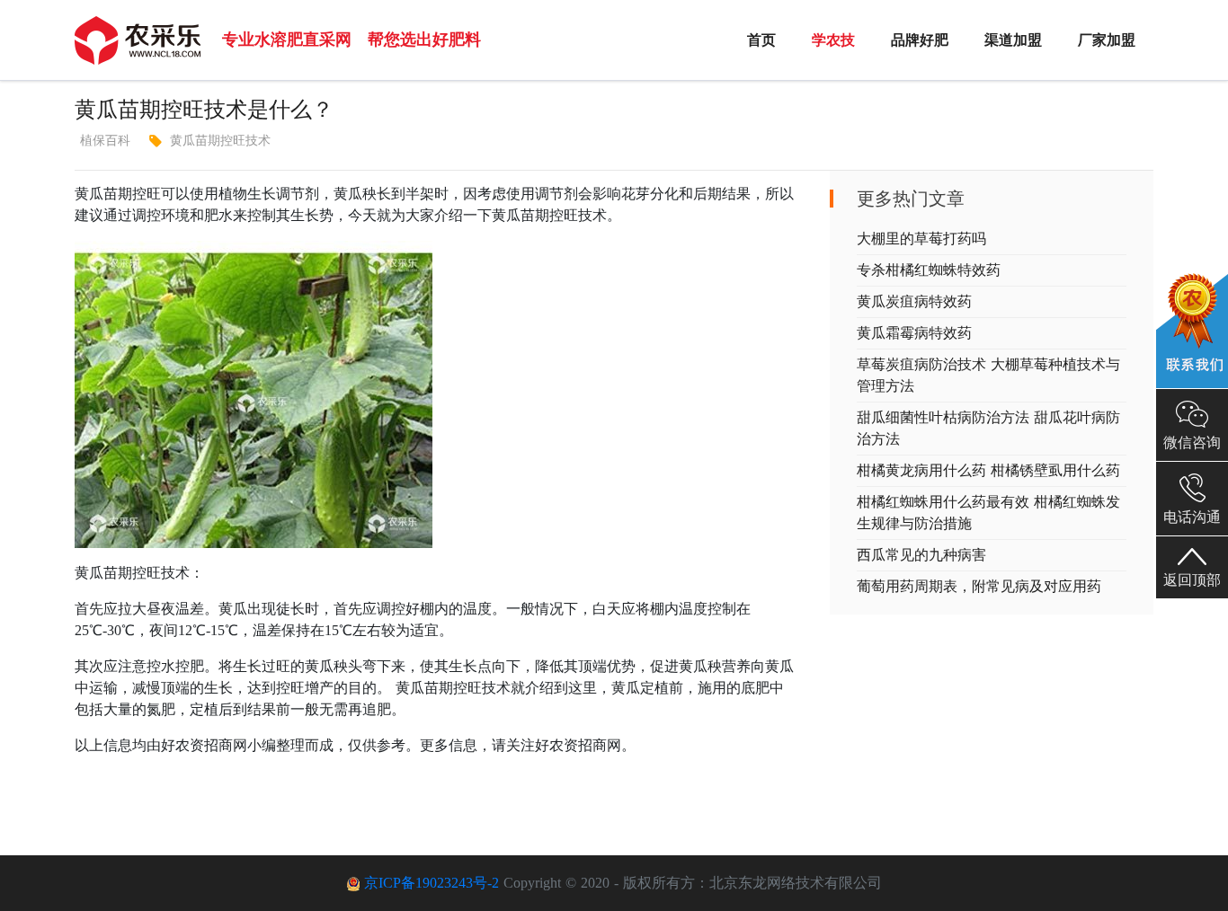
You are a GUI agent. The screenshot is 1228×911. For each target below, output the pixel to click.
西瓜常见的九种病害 (921, 554)
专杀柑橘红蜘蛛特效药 (929, 270)
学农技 (833, 40)
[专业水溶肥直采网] (137, 40)
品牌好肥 (919, 40)
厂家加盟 (1106, 40)
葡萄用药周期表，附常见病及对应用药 (979, 586)
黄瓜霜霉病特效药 (914, 333)
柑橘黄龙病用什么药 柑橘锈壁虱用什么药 (988, 470)
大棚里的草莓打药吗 (921, 238)
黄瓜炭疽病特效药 (914, 301)
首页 (761, 40)
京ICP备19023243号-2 (431, 882)
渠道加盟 (1013, 40)
